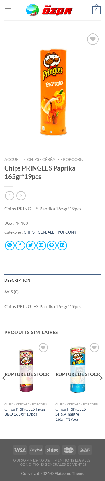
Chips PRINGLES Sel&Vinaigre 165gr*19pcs (70, 414)
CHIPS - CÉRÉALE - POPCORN (55, 159)
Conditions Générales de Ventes (53, 464)
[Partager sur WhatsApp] (10, 245)
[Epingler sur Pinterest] (52, 245)
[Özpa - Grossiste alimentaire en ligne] (52, 10)
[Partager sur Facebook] (20, 245)
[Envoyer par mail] (41, 245)
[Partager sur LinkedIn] (62, 245)
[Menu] (7, 10)
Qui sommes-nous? (32, 460)
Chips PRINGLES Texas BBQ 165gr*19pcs (25, 412)
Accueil (13, 159)
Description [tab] (17, 280)
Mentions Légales (72, 460)
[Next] (101, 390)
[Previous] (4, 390)
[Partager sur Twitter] (31, 245)
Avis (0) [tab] (11, 292)
